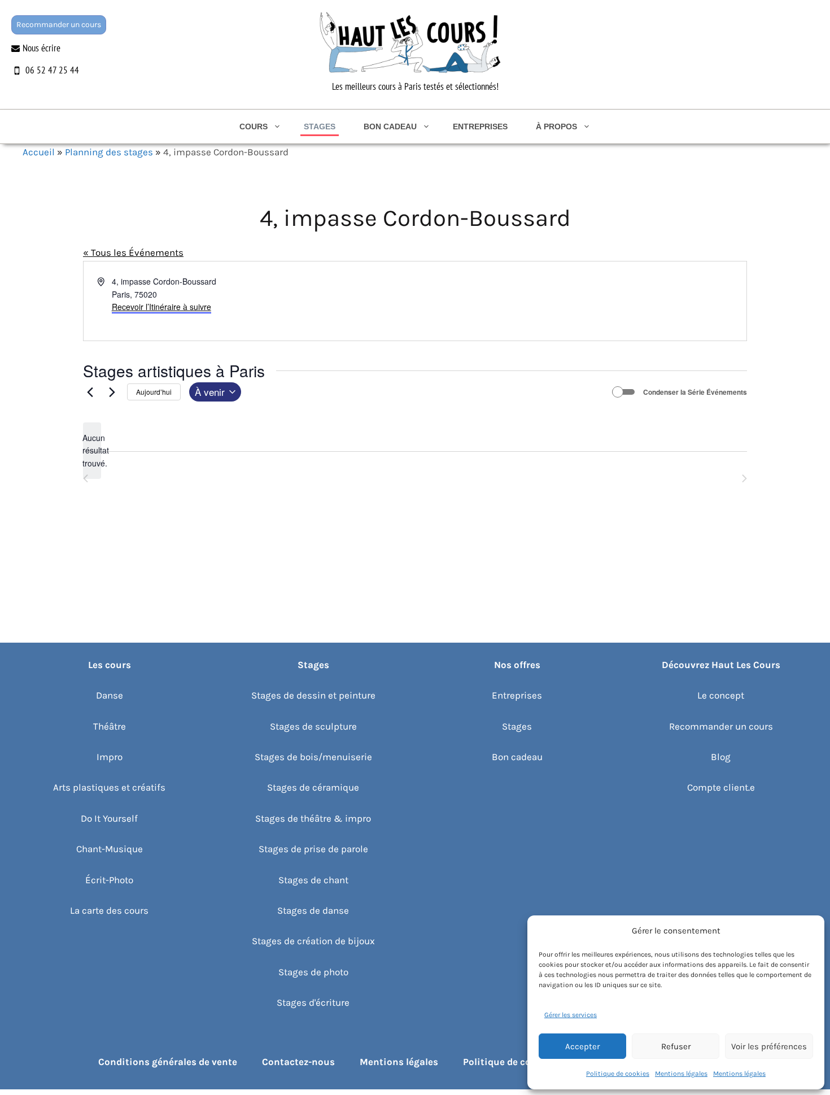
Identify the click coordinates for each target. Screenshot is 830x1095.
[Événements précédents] (90, 392)
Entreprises (480, 126)
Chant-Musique (109, 848)
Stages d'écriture (313, 1002)
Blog (721, 756)
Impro (110, 756)
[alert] (92, 450)
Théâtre (109, 726)
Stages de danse (313, 910)
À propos (556, 126)
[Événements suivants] (112, 392)
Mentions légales (681, 1073)
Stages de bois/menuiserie (313, 756)
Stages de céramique (313, 787)
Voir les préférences (769, 1046)
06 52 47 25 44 (52, 70)
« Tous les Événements (133, 252)
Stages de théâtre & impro (313, 818)
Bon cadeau (390, 126)
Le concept (720, 695)
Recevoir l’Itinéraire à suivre (161, 306)
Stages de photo (313, 972)
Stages (319, 126)
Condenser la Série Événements (695, 392)
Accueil (39, 152)
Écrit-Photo (109, 879)
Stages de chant (313, 879)
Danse (109, 695)
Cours (253, 126)
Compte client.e (721, 787)
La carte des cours (109, 910)
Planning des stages (109, 152)
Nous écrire (41, 48)
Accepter (582, 1046)
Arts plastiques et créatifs (109, 787)
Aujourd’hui (154, 391)
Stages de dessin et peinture (313, 695)
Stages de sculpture (313, 726)
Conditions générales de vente (167, 1061)
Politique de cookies (617, 1073)
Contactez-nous (298, 1061)
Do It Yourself (109, 818)
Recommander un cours (58, 24)
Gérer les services (570, 1015)
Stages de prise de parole (313, 848)
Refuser (676, 1046)
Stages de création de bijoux (313, 940)
